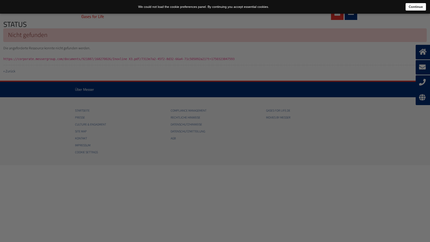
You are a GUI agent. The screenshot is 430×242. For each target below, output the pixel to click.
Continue (416, 7)
